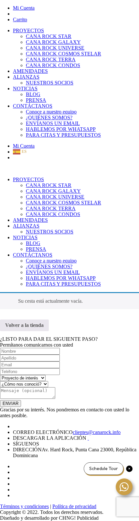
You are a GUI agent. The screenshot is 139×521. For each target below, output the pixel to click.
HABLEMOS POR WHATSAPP (61, 129)
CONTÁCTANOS (32, 106)
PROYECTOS (28, 30)
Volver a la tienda (24, 325)
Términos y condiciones (24, 506)
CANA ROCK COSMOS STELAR (63, 53)
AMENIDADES (30, 71)
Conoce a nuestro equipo (51, 111)
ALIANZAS (26, 77)
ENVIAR (10, 403)
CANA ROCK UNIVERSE (55, 48)
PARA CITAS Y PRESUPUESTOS (63, 135)
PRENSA (36, 100)
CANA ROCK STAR (48, 36)
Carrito (20, 19)
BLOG (33, 94)
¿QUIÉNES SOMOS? (49, 117)
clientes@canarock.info (97, 432)
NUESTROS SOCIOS (49, 82)
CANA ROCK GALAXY (53, 42)
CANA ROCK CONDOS (53, 65)
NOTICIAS (25, 88)
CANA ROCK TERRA (51, 59)
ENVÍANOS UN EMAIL (53, 123)
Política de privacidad (74, 506)
